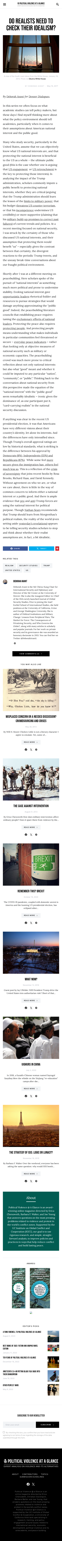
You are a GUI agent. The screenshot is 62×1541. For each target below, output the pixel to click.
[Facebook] (28, 1484)
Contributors (30, 1474)
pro (22, 501)
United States (12, 570)
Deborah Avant (36, 86)
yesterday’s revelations (33, 523)
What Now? (31, 979)
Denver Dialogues (39, 96)
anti (32, 501)
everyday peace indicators (30, 342)
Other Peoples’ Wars (11, 1385)
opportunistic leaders (16, 296)
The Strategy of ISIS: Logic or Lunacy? (31, 1152)
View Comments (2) (29, 654)
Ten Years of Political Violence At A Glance (19, 1357)
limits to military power (38, 201)
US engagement (18, 169)
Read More (29, 742)
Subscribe (46, 1425)
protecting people (14, 328)
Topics (44, 1474)
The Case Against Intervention (31, 806)
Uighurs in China (31, 1064)
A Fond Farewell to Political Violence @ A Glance (22, 1332)
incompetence (25, 210)
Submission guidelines (32, 1477)
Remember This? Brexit (31, 891)
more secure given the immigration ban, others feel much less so (30, 464)
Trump (46, 566)
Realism (9, 566)
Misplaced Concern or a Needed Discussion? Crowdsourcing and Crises (31, 719)
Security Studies (28, 566)
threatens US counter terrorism (35, 205)
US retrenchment (43, 169)
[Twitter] (33, 1484)
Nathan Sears (33, 510)
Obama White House (37, 79)
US (27, 570)
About (15, 1474)
